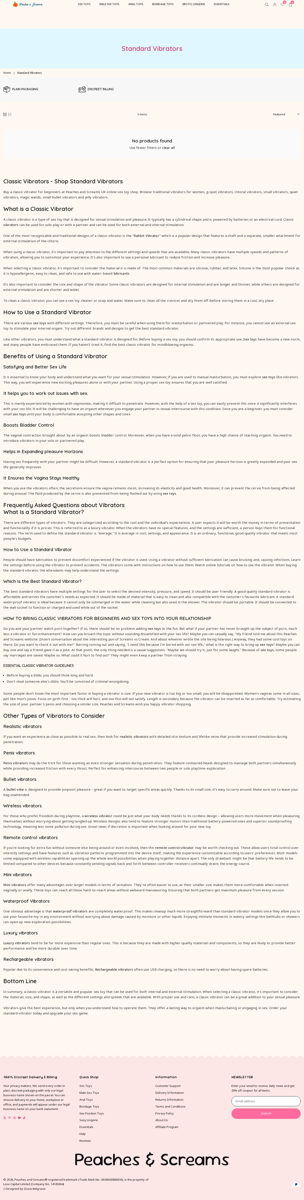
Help (82, 1134)
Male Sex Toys (89, 1093)
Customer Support (167, 1086)
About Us (161, 1120)
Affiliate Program (166, 1127)
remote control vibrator (174, 847)
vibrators (10, 224)
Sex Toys (85, 1086)
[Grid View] (4, 114)
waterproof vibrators (70, 911)
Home (7, 73)
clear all (168, 147)
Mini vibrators (14, 884)
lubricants (121, 273)
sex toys (39, 323)
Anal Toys (86, 1100)
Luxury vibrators (16, 943)
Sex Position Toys (91, 1113)
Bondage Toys (89, 1106)
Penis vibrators (15, 763)
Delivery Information (169, 1093)
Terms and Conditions (170, 1106)
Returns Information (169, 1100)
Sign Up (266, 1113)
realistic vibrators (134, 736)
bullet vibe (15, 789)
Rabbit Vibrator (146, 235)
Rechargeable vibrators (114, 969)
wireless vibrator (98, 816)
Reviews (85, 1141)
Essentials (86, 1127)
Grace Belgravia (34, 1189)
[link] (38, 89)
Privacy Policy (164, 1113)
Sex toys (250, 339)
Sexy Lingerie (88, 1120)
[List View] (9, 114)
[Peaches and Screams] (28, 3)
